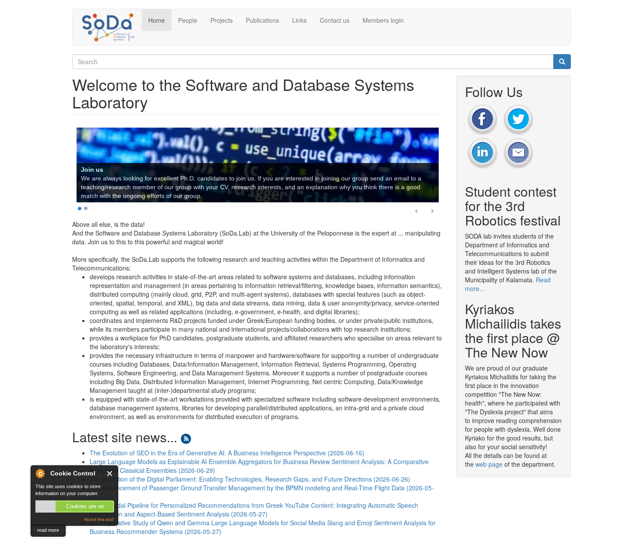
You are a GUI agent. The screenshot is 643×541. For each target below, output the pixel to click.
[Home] (110, 27)
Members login (383, 20)
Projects (221, 20)
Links (299, 20)
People (187, 20)
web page (489, 464)
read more (48, 530)
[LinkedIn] (482, 153)
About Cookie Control (40, 473)
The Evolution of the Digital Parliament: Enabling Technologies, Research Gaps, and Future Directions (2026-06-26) (250, 479)
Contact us (334, 20)
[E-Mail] (518, 153)
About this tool (98, 519)
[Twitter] (518, 118)
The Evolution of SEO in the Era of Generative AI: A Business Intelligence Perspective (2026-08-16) (227, 453)
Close (110, 473)
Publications (262, 20)
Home (156, 20)
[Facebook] (482, 118)
